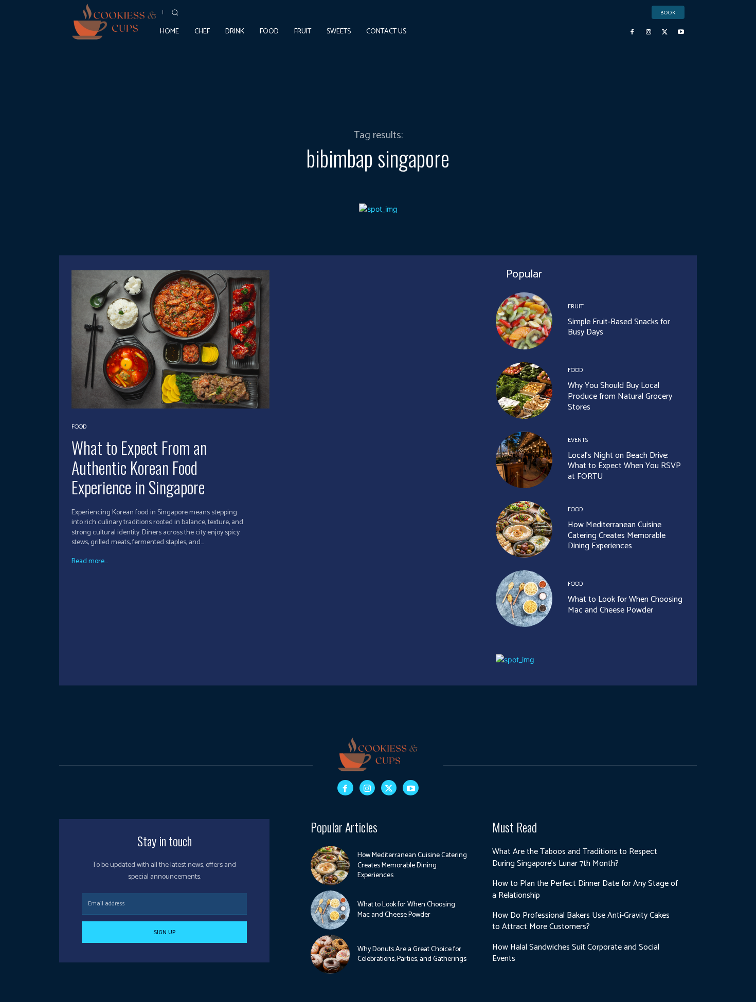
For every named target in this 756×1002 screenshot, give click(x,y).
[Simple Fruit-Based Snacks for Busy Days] (524, 320)
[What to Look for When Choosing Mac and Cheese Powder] (524, 598)
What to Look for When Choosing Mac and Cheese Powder (625, 604)
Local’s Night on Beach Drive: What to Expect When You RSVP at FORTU (624, 466)
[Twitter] (665, 31)
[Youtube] (681, 31)
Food (78, 427)
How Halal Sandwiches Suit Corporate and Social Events (575, 953)
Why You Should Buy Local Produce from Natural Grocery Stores (620, 396)
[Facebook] (632, 31)
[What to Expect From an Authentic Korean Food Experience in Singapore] (170, 339)
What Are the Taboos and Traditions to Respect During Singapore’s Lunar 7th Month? (574, 857)
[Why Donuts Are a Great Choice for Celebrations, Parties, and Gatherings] (330, 954)
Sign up (164, 932)
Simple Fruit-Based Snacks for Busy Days (619, 327)
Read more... (89, 561)
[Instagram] (648, 31)
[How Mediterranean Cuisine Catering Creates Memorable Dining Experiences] (524, 529)
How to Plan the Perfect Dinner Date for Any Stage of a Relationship (585, 889)
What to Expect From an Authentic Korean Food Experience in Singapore (139, 467)
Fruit (576, 307)
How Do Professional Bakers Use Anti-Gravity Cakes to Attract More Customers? (581, 921)
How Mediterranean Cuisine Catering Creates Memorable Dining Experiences (616, 535)
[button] (175, 12)
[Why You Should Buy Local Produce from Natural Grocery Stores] (524, 390)
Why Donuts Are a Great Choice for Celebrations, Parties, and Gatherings (411, 954)
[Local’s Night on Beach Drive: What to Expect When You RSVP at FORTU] (524, 460)
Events (578, 440)
